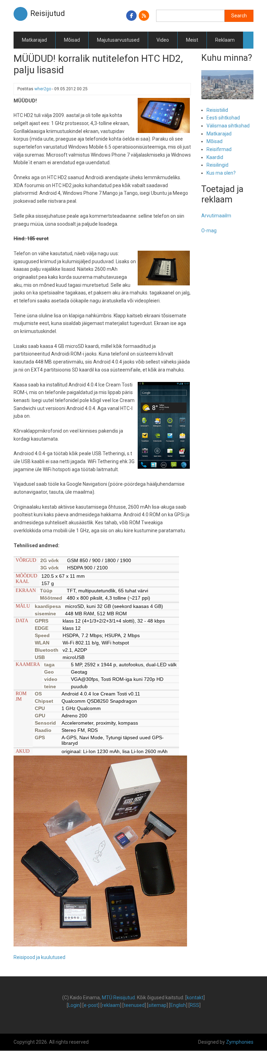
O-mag (209, 230)
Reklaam (225, 40)
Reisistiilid (217, 110)
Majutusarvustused (118, 40)
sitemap (157, 1005)
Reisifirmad (219, 149)
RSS (194, 1005)
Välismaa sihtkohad (228, 125)
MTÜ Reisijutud (118, 997)
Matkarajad (34, 40)
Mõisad (72, 40)
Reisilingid (217, 165)
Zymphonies (239, 1042)
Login (74, 1005)
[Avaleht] (20, 13)
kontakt (195, 997)
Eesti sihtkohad (223, 117)
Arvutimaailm (216, 215)
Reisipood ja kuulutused (39, 957)
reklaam (111, 1005)
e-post (91, 1005)
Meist (192, 40)
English (178, 1005)
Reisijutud (47, 13)
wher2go (42, 88)
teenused (134, 1005)
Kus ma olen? (221, 173)
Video (162, 40)
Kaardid (215, 157)
